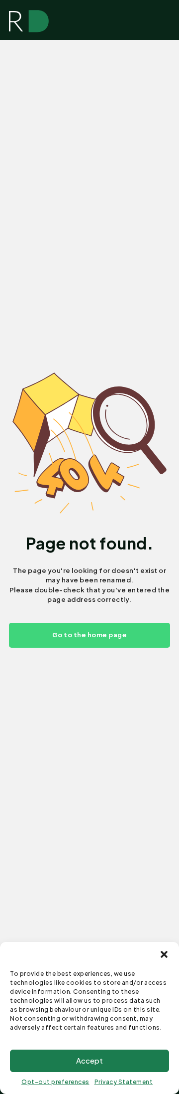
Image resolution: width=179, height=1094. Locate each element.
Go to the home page (89, 635)
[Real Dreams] (29, 21)
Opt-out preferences (55, 1082)
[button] (164, 954)
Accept (89, 1060)
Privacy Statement (123, 1082)
